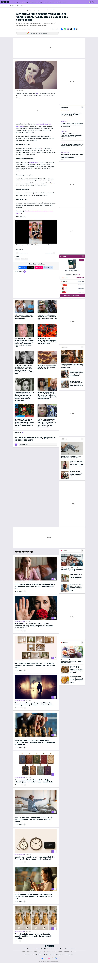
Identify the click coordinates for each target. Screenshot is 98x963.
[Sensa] (5, 2)
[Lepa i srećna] (54, 952)
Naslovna (18, 10)
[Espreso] (35, 952)
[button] (55, 29)
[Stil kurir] (44, 952)
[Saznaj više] (82, 347)
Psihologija (24, 259)
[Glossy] (49, 952)
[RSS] (52, 958)
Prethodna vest (23, 253)
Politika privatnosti (60, 954)
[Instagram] (49, 958)
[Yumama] (66, 952)
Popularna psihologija (34, 10)
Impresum (27, 954)
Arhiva (72, 954)
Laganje (17, 259)
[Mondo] (29, 952)
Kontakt (43, 954)
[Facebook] (42, 958)
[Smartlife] (60, 952)
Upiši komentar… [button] (23, 444)
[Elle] (40, 952)
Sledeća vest (49, 253)
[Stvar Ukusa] (73, 952)
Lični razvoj (25, 10)
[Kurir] (23, 952)
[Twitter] (45, 958)
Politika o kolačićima (50, 954)
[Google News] (55, 958)
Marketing (67, 954)
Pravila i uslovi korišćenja (35, 954)
